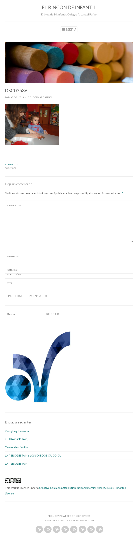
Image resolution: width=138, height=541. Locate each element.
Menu (71, 29)
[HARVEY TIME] (99, 529)
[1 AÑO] (39, 529)
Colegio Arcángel (40, 97)
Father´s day (12, 166)
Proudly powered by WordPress (69, 516)
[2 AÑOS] (47, 529)
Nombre (13, 256)
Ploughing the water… (18, 431)
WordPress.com (83, 520)
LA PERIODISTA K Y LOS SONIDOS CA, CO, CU (33, 455)
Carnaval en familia (16, 447)
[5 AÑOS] (73, 529)
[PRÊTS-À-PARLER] (91, 529)
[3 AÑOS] (56, 529)
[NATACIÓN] (82, 529)
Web (10, 283)
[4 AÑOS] (65, 529)
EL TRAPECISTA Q (16, 439)
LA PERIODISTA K (16, 463)
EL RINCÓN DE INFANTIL (69, 7)
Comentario (15, 205)
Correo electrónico (15, 274)
